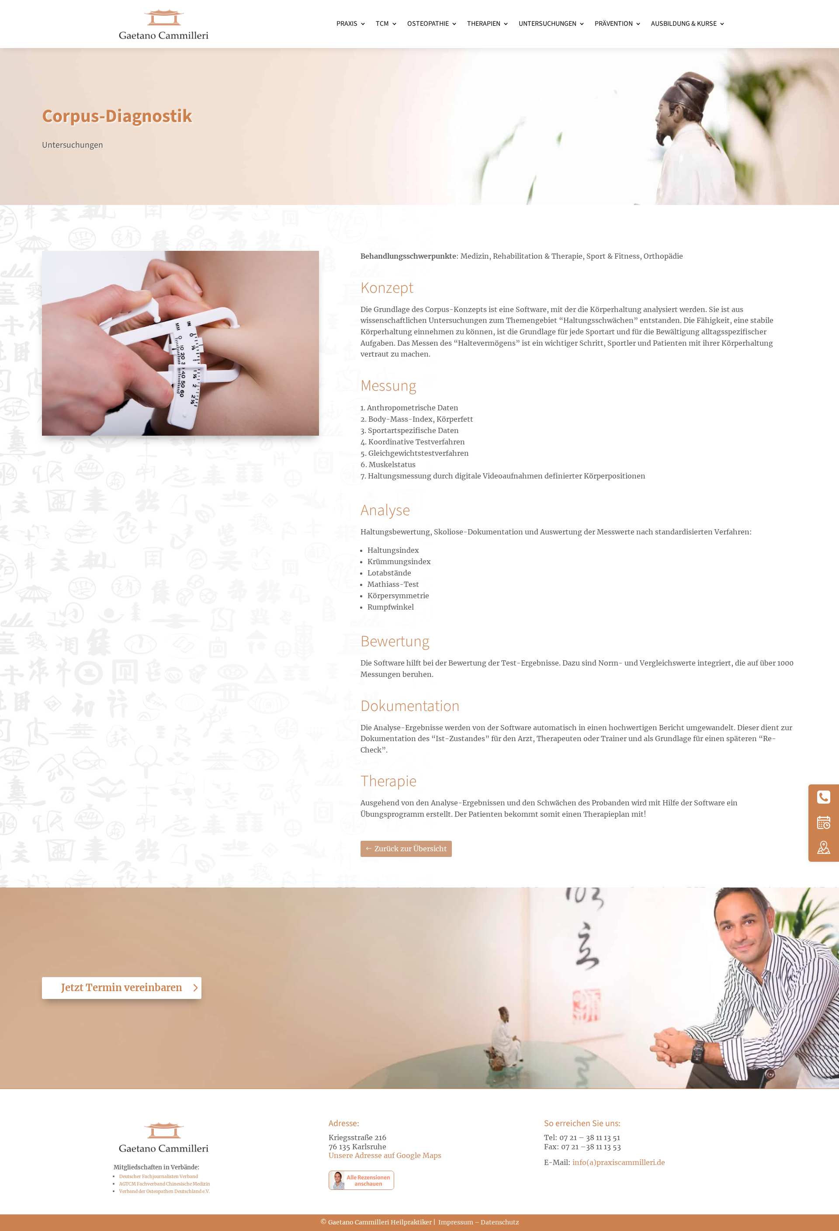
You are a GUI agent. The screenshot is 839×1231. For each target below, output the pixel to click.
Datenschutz (500, 1222)
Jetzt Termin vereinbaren (121, 987)
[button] (823, 797)
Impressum (455, 1222)
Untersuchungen (547, 23)
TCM (382, 23)
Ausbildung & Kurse (684, 23)
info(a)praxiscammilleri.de (619, 1162)
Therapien (483, 23)
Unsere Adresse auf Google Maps (385, 1155)
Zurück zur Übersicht (410, 848)
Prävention (614, 23)
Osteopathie (428, 23)
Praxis (346, 23)
